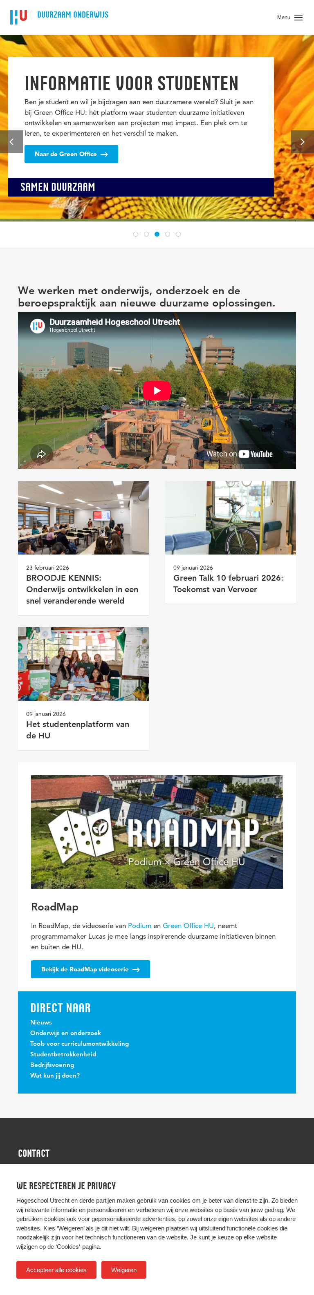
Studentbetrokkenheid (63, 1055)
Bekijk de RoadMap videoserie (85, 969)
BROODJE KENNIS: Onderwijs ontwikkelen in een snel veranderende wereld (82, 590)
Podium (139, 925)
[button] (135, 234)
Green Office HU (188, 925)
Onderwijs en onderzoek (65, 1034)
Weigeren (124, 1269)
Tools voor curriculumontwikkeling (79, 1044)
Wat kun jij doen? (55, 1076)
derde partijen (97, 1200)
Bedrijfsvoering (52, 1065)
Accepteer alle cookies (56, 1269)
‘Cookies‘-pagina (78, 1246)
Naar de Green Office (67, 154)
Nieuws (41, 1023)
